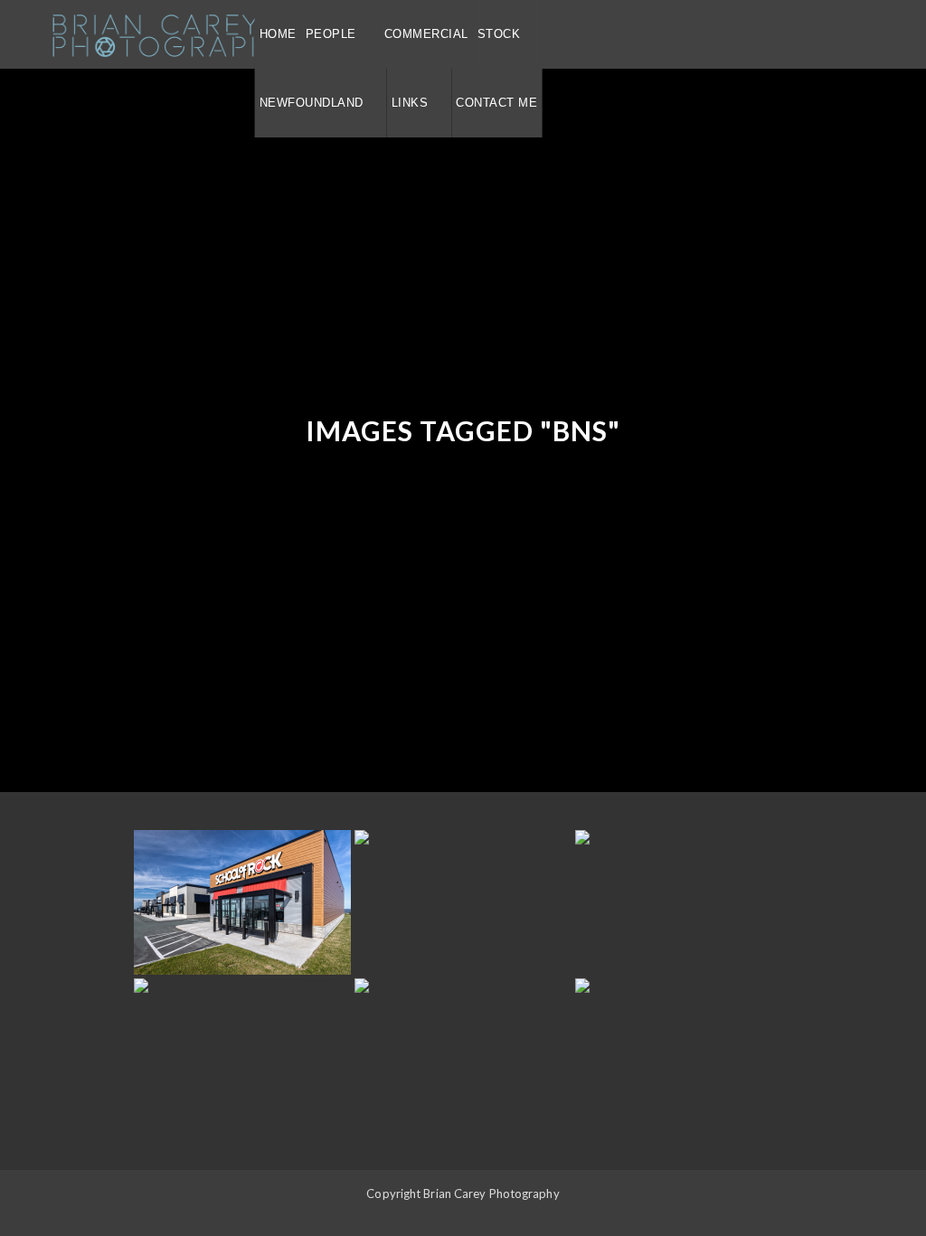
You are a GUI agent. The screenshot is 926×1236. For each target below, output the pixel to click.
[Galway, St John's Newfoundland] (242, 902)
